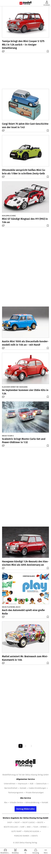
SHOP (9, 822)
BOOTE (40, 822)
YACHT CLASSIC (28, 822)
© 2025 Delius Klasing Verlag (25, 842)
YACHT (17, 822)
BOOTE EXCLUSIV (11, 827)
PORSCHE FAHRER (21, 836)
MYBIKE (43, 827)
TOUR (35, 827)
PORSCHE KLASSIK (31, 831)
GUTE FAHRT (16, 831)
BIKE (29, 827)
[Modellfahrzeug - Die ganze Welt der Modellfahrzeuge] (27, 3)
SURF (22, 827)
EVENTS (34, 836)
